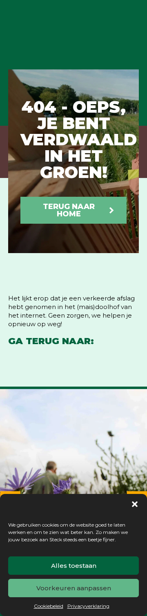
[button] (135, 504)
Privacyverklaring (88, 606)
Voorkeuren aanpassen (73, 588)
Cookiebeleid (48, 606)
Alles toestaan (73, 565)
